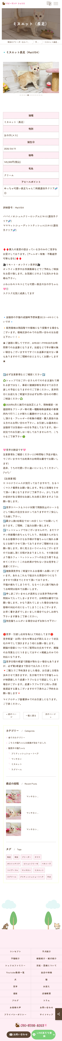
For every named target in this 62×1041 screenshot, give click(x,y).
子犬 (49, 877)
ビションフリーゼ (31, 863)
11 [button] (39, 95)
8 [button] (33, 95)
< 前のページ (11, 715)
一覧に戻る (31, 715)
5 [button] (28, 95)
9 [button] (35, 95)
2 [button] (22, 95)
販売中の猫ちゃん (16, 748)
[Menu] (55, 3)
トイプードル (12, 870)
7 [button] (32, 95)
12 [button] (41, 95)
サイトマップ (46, 1014)
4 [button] (26, 95)
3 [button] (24, 95)
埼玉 (16, 857)
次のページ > (50, 715)
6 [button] (30, 95)
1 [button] (20, 95)
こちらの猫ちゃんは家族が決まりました (27, 742)
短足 (9, 857)
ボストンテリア (13, 863)
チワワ (37, 857)
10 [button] (37, 95)
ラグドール (16, 769)
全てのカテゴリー (16, 737)
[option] (31, 77)
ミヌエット (16, 764)
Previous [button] (6, 79)
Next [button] (56, 79)
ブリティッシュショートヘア (25, 753)
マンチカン (16, 758)
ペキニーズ (46, 863)
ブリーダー (26, 857)
